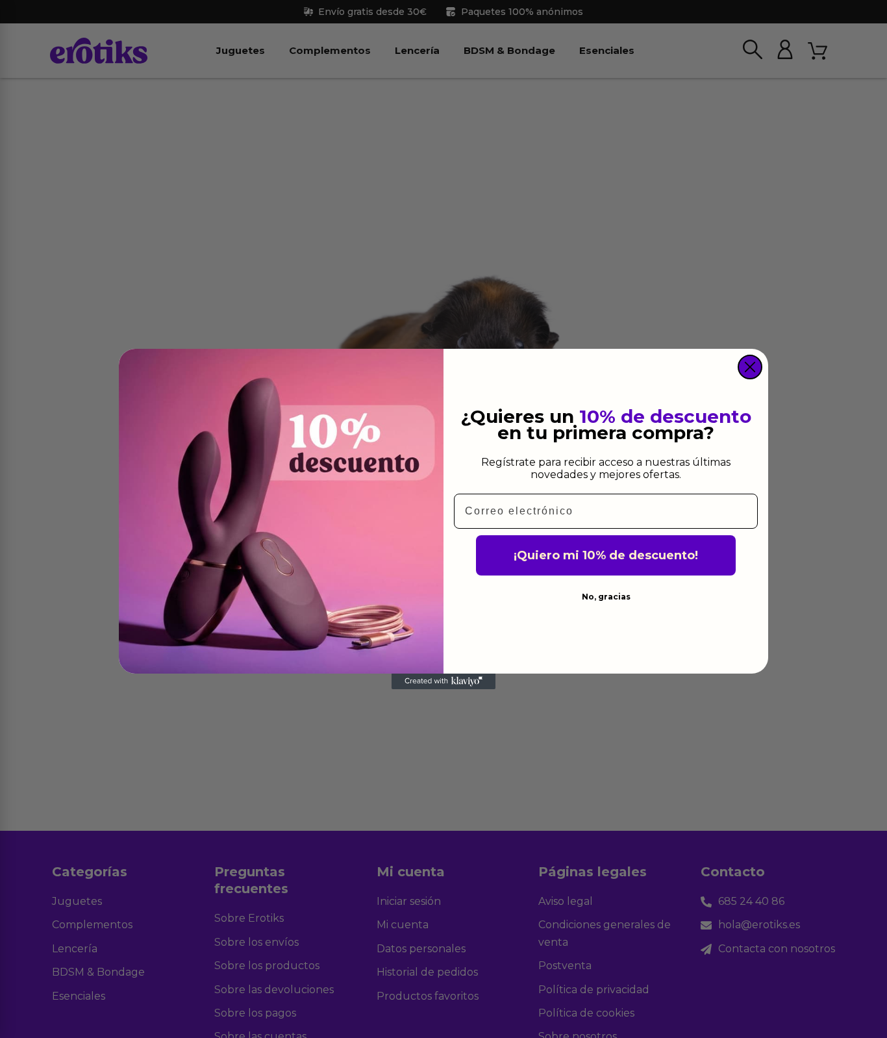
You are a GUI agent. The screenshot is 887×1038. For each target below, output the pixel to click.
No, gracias (606, 596)
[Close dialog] (750, 367)
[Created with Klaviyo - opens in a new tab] (443, 681)
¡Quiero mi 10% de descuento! (606, 555)
